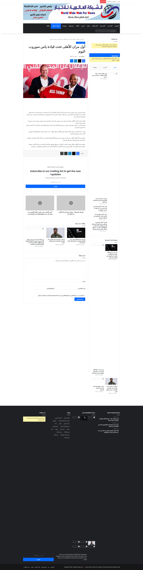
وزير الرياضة (59, 432)
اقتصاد (77, 26)
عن (48, 567)
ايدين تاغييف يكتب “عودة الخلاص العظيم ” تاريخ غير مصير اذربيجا (99, 75)
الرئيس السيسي (58, 418)
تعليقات (95, 67)
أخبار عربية (102, 26)
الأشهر (115, 67)
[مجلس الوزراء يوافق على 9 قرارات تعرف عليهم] (76, 543)
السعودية (54, 420)
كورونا (56, 429)
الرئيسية (117, 26)
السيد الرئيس (66, 423)
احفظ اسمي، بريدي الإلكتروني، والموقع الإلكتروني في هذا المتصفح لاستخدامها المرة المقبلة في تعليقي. (61, 295)
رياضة (88, 26)
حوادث (32, 567)
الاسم (83, 281)
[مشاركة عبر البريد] (66, 153)
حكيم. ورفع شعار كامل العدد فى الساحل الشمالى (98, 388)
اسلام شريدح (81, 56)
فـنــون (83, 26)
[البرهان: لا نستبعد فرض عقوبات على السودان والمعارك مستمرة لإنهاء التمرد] (55, 233)
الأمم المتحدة (66, 418)
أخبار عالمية (95, 26)
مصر (52, 429)
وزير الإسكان (66, 432)
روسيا (68, 429)
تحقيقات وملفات (56, 26)
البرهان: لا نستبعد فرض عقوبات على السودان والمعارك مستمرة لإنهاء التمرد (56, 241)
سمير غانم (62, 429)
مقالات (48, 26)
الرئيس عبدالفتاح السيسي (64, 420)
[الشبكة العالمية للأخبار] (71, 11)
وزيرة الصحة (66, 437)
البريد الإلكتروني (81, 288)
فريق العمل (44, 567)
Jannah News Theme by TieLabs (93, 567)
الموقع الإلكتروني (50, 288)
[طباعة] (62, 153)
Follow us (42, 413)
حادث (56, 423)
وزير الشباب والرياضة (64, 434)
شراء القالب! (26, 567)
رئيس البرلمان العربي (64, 426)
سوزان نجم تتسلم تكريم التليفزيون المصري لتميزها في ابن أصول (100, 200)
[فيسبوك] (83, 61)
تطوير (60, 423)
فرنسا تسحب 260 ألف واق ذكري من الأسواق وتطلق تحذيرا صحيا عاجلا (98, 371)
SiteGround (116, 567)
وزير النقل (56, 434)
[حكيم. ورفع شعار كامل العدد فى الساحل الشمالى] (98, 381)
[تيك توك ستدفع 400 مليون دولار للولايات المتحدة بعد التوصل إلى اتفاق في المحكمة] (76, 233)
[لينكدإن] (75, 61)
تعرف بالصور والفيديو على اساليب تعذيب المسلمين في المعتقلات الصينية (100, 216)
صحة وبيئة (71, 26)
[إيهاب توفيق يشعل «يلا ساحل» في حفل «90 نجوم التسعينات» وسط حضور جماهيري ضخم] (91, 418)
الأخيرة (105, 67)
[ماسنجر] (71, 61)
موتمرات (64, 26)
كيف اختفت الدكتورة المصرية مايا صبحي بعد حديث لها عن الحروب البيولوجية (100, 208)
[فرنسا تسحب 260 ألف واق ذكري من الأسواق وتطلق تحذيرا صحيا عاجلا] (98, 306)
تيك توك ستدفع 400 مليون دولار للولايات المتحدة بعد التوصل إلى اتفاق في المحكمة (76, 241)
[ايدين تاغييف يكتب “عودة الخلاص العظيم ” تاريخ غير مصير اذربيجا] (112, 135)
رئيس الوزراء (55, 426)
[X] (79, 61)
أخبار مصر (110, 26)
